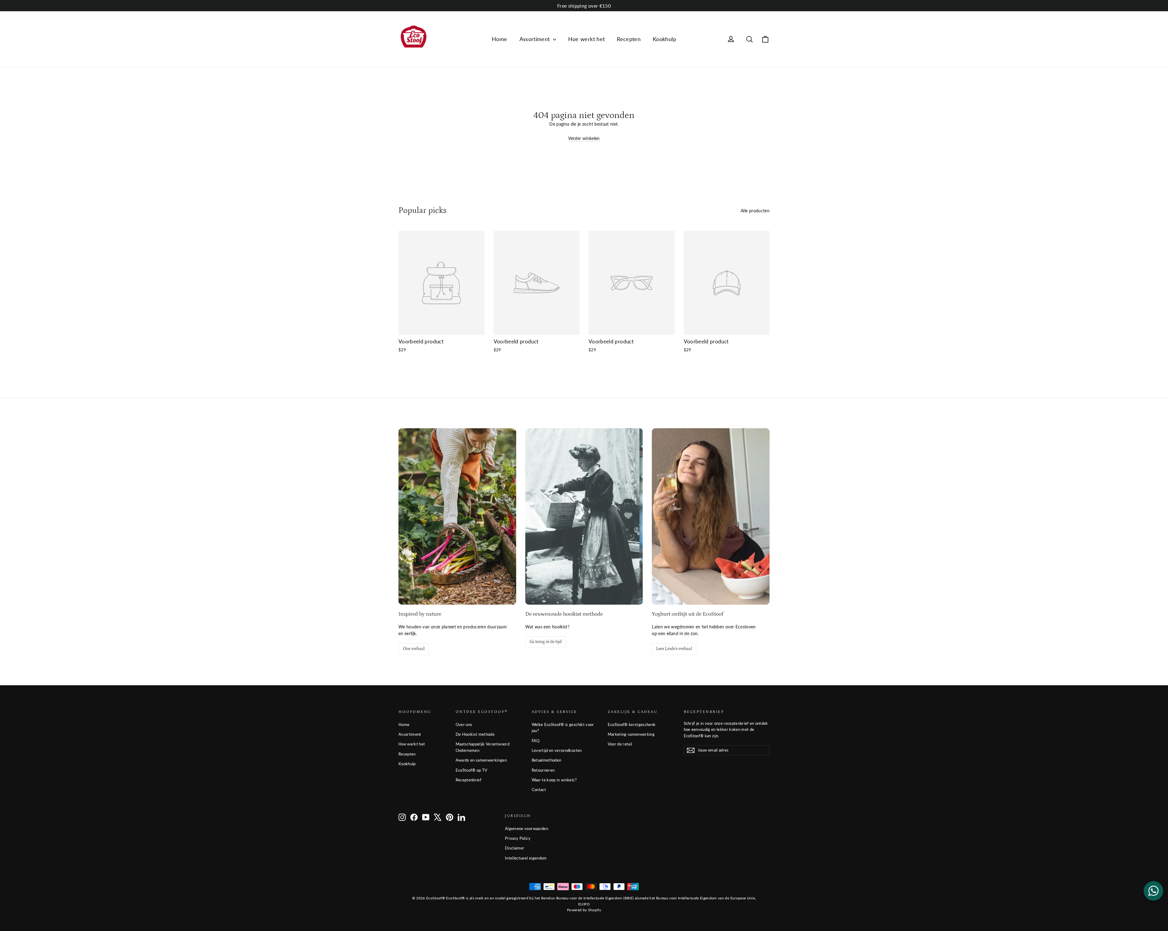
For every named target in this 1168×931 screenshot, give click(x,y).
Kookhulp (664, 39)
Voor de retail (620, 744)
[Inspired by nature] (457, 516)
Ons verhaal (414, 648)
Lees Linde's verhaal (674, 648)
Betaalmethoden (546, 760)
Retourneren (543, 770)
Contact (539, 789)
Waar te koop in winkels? (554, 779)
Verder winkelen (584, 138)
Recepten (629, 39)
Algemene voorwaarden (526, 828)
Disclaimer (514, 848)
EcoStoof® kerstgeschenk (632, 724)
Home (499, 39)
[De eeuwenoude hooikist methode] (584, 516)
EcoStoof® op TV (472, 770)
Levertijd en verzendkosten (557, 750)
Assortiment (535, 39)
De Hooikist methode (475, 734)
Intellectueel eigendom (526, 858)
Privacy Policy (517, 838)
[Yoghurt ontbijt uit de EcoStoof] (711, 516)
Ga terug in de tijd (546, 641)
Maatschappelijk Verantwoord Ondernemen (482, 747)
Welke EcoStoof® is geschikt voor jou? (563, 727)
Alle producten (755, 210)
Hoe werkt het (586, 39)
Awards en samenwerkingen (481, 760)
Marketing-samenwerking (631, 734)
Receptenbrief (469, 779)
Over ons (464, 724)
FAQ (536, 740)
